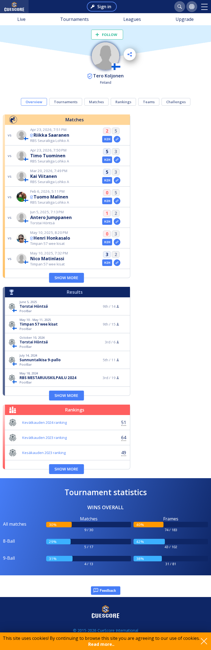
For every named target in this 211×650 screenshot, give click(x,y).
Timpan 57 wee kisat (39, 324)
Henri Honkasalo (52, 238)
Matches (96, 101)
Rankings (123, 101)
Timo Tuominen (47, 156)
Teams (149, 101)
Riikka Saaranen (51, 135)
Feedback (108, 591)
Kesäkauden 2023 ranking (44, 452)
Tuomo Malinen (51, 197)
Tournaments (74, 19)
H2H (107, 139)
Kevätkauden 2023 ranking (44, 437)
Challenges (176, 101)
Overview (34, 101)
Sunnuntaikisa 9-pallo (40, 359)
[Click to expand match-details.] (117, 139)
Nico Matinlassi (47, 259)
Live (21, 19)
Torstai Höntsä (34, 306)
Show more (66, 277)
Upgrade (185, 19)
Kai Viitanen (43, 176)
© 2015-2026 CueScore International (105, 630)
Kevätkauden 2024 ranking (44, 422)
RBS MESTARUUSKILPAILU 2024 (48, 377)
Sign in (104, 7)
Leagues (132, 19)
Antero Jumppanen (51, 217)
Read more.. (101, 644)
